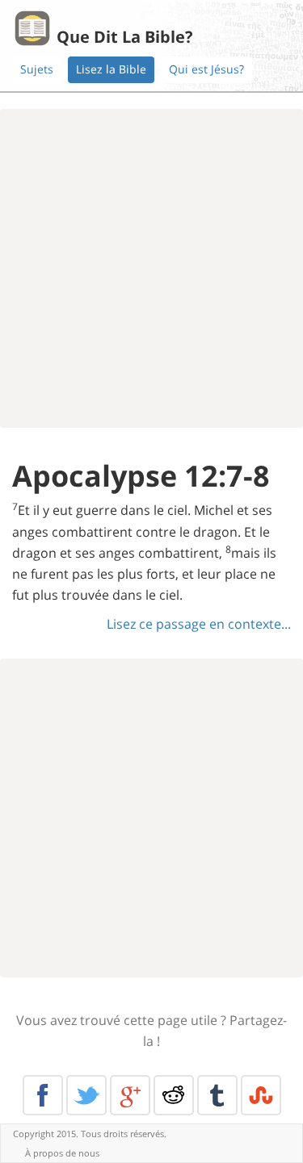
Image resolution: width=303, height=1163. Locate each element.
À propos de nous (62, 1153)
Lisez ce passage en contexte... (199, 624)
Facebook (43, 1095)
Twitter (86, 1095)
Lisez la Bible (111, 69)
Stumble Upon (261, 1095)
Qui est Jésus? (206, 69)
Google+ (130, 1095)
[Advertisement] (151, 268)
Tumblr (217, 1095)
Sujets (36, 69)
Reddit (174, 1095)
